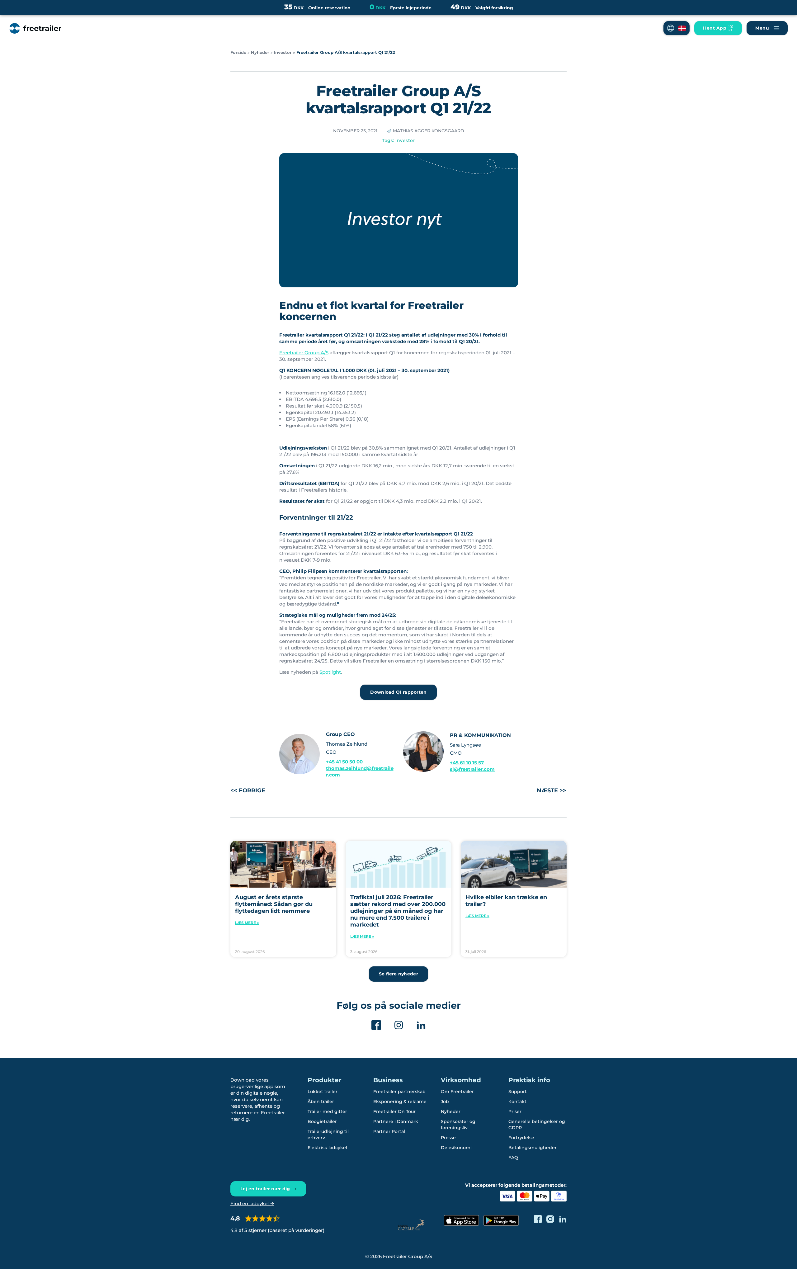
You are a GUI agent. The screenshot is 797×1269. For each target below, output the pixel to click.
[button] (676, 28)
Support (517, 1091)
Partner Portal (389, 1131)
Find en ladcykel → (252, 1203)
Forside (238, 52)
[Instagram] (398, 1025)
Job (445, 1101)
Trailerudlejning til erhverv (328, 1134)
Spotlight (330, 672)
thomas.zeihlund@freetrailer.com (360, 771)
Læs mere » (247, 922)
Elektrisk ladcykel (327, 1147)
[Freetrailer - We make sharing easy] (35, 28)
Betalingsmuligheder (532, 1147)
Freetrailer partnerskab (399, 1091)
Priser (514, 1111)
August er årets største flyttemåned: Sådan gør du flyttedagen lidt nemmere (274, 904)
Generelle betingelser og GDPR (536, 1124)
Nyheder (260, 52)
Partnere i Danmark (395, 1121)
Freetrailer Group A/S (303, 353)
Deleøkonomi (456, 1147)
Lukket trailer (322, 1091)
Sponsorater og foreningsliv (458, 1124)
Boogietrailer (322, 1121)
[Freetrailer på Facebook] (538, 1219)
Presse (448, 1137)
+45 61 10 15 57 (467, 763)
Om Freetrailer (457, 1091)
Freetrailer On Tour (394, 1111)
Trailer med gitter (327, 1111)
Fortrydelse (521, 1137)
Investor (283, 52)
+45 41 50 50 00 (344, 762)
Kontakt (517, 1101)
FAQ (513, 1157)
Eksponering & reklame (400, 1101)
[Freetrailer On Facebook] (376, 1025)
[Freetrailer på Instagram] (550, 1219)
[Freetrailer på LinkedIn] (563, 1219)
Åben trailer (321, 1101)
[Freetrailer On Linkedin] (421, 1025)
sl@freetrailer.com (472, 769)
